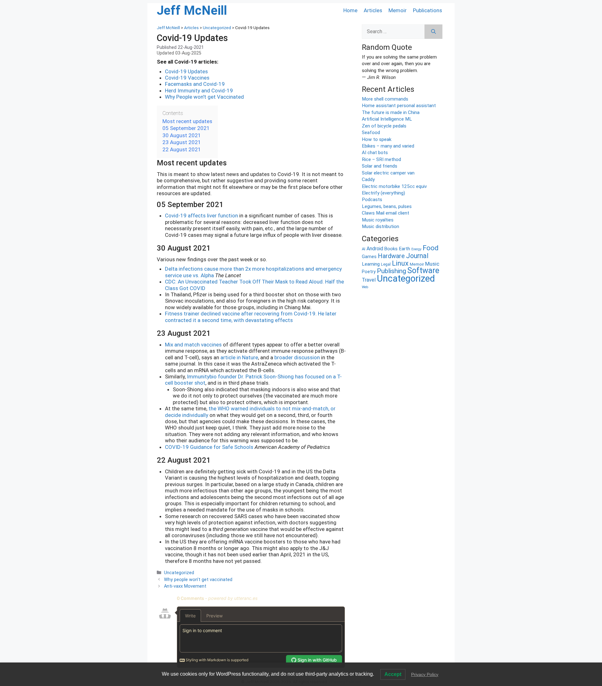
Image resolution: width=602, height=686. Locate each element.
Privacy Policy (424, 674)
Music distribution (380, 226)
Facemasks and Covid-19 (195, 84)
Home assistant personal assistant (399, 105)
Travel (369, 280)
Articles (373, 10)
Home (350, 10)
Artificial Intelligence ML (387, 119)
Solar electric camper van (388, 173)
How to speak (376, 139)
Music (432, 264)
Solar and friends (379, 166)
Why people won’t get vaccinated (198, 579)
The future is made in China (391, 112)
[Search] (433, 31)
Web (365, 287)
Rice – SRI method (381, 159)
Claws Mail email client (385, 213)
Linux (400, 263)
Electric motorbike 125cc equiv (394, 186)
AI (363, 249)
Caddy (368, 179)
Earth (404, 249)
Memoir (397, 10)
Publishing (391, 271)
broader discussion (297, 357)
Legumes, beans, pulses (387, 206)
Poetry (369, 271)
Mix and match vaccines (193, 344)
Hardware (391, 256)
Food (431, 248)
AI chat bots (375, 152)
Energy (416, 249)
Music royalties (377, 220)
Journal (417, 256)
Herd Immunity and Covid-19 (199, 90)
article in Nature (239, 357)
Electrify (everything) (383, 193)
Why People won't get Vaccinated (204, 97)
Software (423, 270)
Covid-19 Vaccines (187, 78)
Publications (427, 10)
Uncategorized (179, 572)
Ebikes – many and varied (388, 146)
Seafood (371, 132)
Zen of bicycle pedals (384, 126)
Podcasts (372, 199)
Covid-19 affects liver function (201, 215)
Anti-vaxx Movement (185, 586)
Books (391, 249)
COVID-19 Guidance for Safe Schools (209, 447)
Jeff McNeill (192, 10)
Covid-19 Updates (186, 71)
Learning (371, 264)
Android (375, 249)
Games (369, 256)
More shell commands (385, 99)
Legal (386, 264)
